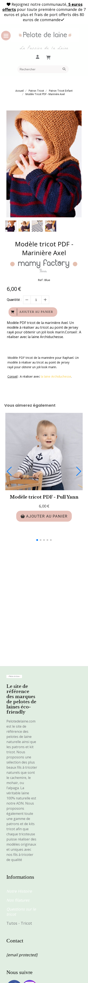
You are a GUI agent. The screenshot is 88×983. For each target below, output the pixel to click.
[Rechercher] (65, 69)
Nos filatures (17, 900)
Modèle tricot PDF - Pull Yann (44, 497)
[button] (37, 540)
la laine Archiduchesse (56, 376)
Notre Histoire (19, 891)
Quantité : (14, 300)
